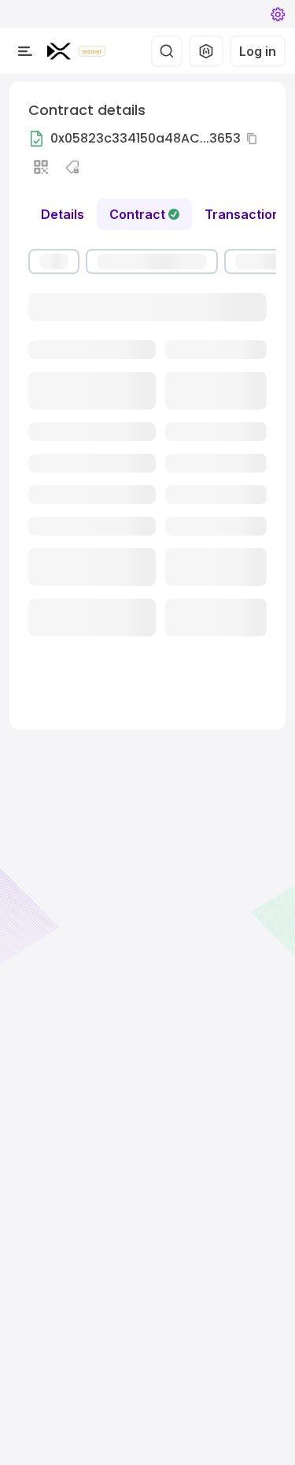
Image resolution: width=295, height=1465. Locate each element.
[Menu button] (25, 51)
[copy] (255, 138)
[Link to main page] (59, 51)
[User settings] (278, 14)
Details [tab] (62, 214)
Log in (257, 51)
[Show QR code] (40, 167)
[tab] (144, 214)
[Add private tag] (72, 167)
